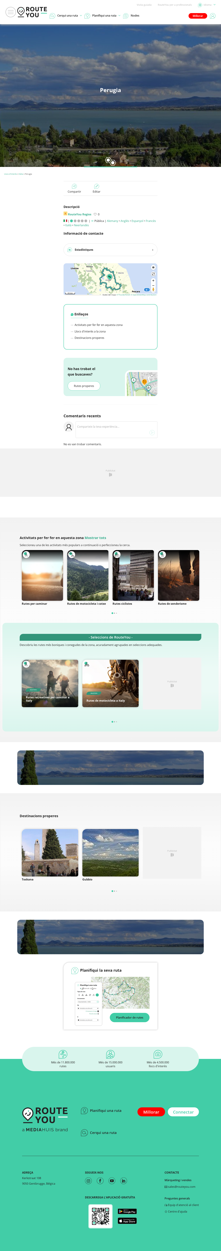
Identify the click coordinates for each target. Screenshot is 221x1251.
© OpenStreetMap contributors (143, 294)
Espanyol (137, 221)
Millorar (198, 16)
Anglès (125, 221)
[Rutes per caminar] (42, 575)
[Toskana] (50, 852)
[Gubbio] (110, 852)
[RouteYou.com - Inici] (32, 12)
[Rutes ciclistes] (133, 575)
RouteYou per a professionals (175, 4)
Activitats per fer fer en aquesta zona (98, 325)
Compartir (74, 191)
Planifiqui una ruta (106, 1110)
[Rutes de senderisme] (178, 575)
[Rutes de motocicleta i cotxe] (87, 575)
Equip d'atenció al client (183, 1205)
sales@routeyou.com (181, 1187)
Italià (68, 225)
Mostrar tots (95, 537)
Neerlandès (81, 225)
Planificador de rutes (129, 1017)
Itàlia (21, 174)
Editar (96, 191)
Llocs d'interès (10, 174)
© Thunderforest (123, 294)
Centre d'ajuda (177, 1211)
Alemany (112, 221)
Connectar (183, 1112)
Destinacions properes (89, 338)
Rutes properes (84, 386)
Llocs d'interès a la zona (90, 331)
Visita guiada (144, 4)
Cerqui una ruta (103, 1132)
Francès (151, 221)
